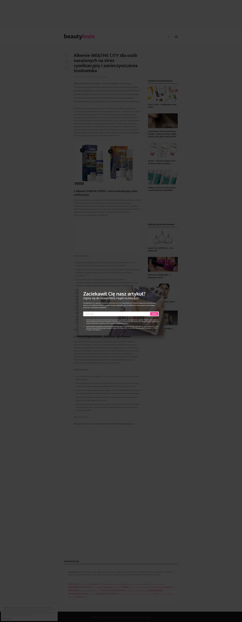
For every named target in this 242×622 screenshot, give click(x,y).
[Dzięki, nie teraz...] (161, 290)
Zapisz (154, 314)
